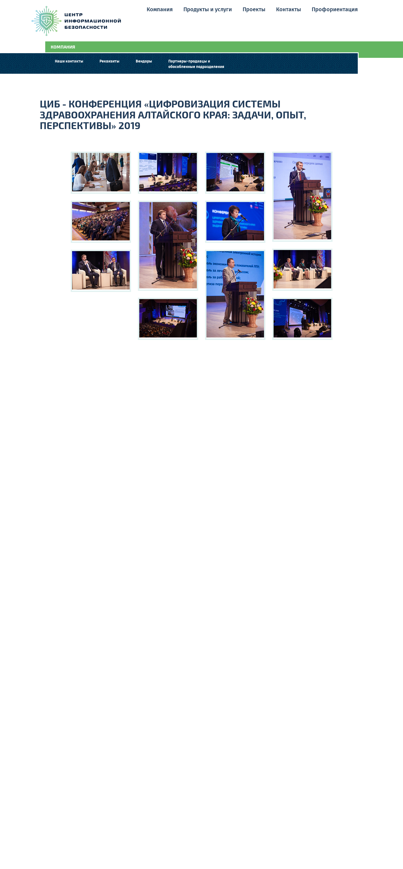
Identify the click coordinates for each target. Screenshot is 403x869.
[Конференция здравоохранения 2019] (101, 173)
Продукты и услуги (207, 9)
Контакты (288, 9)
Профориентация (335, 9)
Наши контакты (69, 61)
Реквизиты (110, 61)
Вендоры (144, 61)
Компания (160, 9)
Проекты (254, 9)
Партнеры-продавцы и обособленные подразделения (196, 64)
